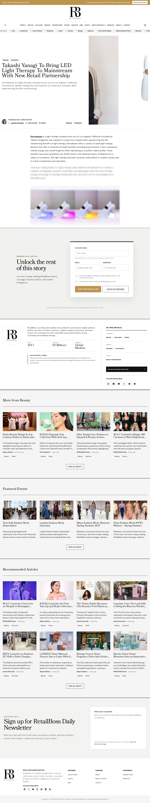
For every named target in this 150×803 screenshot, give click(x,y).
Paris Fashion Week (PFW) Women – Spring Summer (128, 524)
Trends (67, 25)
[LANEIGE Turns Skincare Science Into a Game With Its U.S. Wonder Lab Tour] (56, 641)
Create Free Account (140, 2)
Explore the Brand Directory (118, 369)
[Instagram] (37, 789)
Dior (13, 31)
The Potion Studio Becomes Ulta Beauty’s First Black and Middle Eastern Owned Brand (93, 606)
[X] (28, 789)
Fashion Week (57, 25)
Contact (127, 25)
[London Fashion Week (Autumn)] (56, 510)
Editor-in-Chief (100, 779)
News (14, 456)
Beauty (5, 60)
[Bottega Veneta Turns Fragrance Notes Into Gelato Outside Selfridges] (93, 641)
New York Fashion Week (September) (16, 524)
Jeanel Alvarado (17, 123)
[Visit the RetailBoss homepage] (11, 335)
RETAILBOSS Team (83, 452)
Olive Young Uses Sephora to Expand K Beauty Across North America (92, 437)
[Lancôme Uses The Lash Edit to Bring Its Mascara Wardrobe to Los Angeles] (130, 590)
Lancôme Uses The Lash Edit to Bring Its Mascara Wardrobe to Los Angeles (130, 606)
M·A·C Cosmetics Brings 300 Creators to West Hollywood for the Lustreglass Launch (129, 437)
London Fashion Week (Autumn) (52, 524)
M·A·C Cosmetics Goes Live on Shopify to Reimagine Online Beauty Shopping (18, 606)
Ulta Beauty (119, 348)
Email (77, 262)
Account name (81, 248)
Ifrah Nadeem (45, 452)
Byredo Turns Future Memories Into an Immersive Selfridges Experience (129, 656)
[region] (73, 31)
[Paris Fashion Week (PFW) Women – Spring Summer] (130, 510)
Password (107, 262)
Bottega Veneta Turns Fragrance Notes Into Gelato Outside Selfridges (92, 656)
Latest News (72, 775)
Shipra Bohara (8, 452)
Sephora (91, 31)
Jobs (81, 25)
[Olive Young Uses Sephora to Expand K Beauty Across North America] (93, 421)
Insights (74, 25)
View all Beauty (75, 466)
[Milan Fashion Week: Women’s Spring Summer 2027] (93, 510)
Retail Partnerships (113, 360)
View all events (75, 547)
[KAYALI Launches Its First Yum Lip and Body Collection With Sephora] (56, 590)
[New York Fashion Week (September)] (19, 510)
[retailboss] (75, 13)
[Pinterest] (41, 789)
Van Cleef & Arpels (104, 31)
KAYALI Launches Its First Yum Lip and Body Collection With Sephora (55, 606)
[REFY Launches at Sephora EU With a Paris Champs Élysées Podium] (19, 641)
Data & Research (98, 25)
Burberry (50, 31)
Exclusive (39, 25)
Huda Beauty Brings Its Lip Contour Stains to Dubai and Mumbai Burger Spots (18, 437)
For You (31, 25)
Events (87, 25)
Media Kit (110, 25)
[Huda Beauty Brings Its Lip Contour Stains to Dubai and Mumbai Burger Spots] (19, 421)
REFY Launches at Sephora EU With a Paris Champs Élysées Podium (18, 656)
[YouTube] (33, 789)
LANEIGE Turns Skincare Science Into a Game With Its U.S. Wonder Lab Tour (56, 656)
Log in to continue (115, 289)
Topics (22, 25)
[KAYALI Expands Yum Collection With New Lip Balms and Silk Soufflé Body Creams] (56, 421)
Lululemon (24, 31)
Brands (47, 25)
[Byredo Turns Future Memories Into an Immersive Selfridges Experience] (130, 641)
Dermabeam (36, 136)
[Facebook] (24, 789)
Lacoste (70, 31)
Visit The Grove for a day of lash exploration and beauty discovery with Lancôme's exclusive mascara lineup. (130, 615)
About (118, 25)
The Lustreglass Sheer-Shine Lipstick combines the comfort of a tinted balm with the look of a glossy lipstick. (130, 446)
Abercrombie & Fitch (123, 31)
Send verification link (88, 289)
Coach (60, 31)
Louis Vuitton (37, 31)
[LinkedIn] (45, 789)
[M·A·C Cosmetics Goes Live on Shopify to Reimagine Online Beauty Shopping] (19, 590)
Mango (80, 31)
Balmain (138, 31)
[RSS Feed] (50, 789)
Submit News (128, 775)
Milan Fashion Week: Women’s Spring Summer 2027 (93, 524)
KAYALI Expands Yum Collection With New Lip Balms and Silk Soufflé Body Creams (55, 439)
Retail (127, 337)
